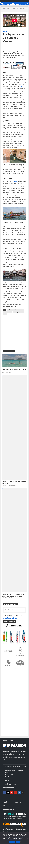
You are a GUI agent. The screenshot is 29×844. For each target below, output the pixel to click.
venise (4, 314)
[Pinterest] (15, 792)
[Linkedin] (19, 792)
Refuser (18, 841)
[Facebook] (4, 792)
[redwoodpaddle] (14, 634)
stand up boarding (7, 312)
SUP (22, 86)
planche (21, 309)
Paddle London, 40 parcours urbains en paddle (14, 482)
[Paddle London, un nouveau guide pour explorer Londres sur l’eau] (14, 540)
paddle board (15, 309)
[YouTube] (11, 792)
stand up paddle (16, 312)
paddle (8, 309)
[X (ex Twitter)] (22, 792)
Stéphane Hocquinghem (17, 45)
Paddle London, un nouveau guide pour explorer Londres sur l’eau (13, 595)
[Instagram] (8, 792)
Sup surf (5, 802)
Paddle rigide (17, 801)
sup (23, 312)
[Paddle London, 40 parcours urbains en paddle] (14, 427)
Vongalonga (14, 181)
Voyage (8, 8)
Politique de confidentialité (16, 839)
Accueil (4, 8)
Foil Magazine (17, 802)
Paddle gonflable (6, 801)
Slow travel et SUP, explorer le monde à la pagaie (14, 370)
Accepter (12, 841)
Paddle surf (17, 804)
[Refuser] (27, 838)
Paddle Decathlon (7, 804)
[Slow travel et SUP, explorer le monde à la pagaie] (14, 360)
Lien (4, 805)
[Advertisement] (14, 332)
